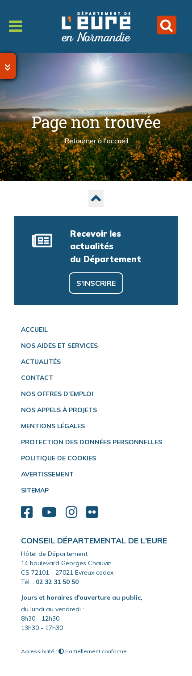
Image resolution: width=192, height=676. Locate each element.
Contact (37, 378)
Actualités (41, 362)
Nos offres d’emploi (57, 394)
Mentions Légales (53, 426)
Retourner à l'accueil (96, 141)
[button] (96, 198)
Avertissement (47, 474)
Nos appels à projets (59, 410)
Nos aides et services (59, 346)
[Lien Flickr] (92, 512)
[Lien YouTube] (49, 512)
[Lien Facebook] (27, 512)
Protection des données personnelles (91, 442)
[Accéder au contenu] (8, 66)
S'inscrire (96, 283)
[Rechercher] (166, 25)
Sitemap (35, 490)
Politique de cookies (58, 458)
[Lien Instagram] (71, 512)
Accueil (34, 329)
